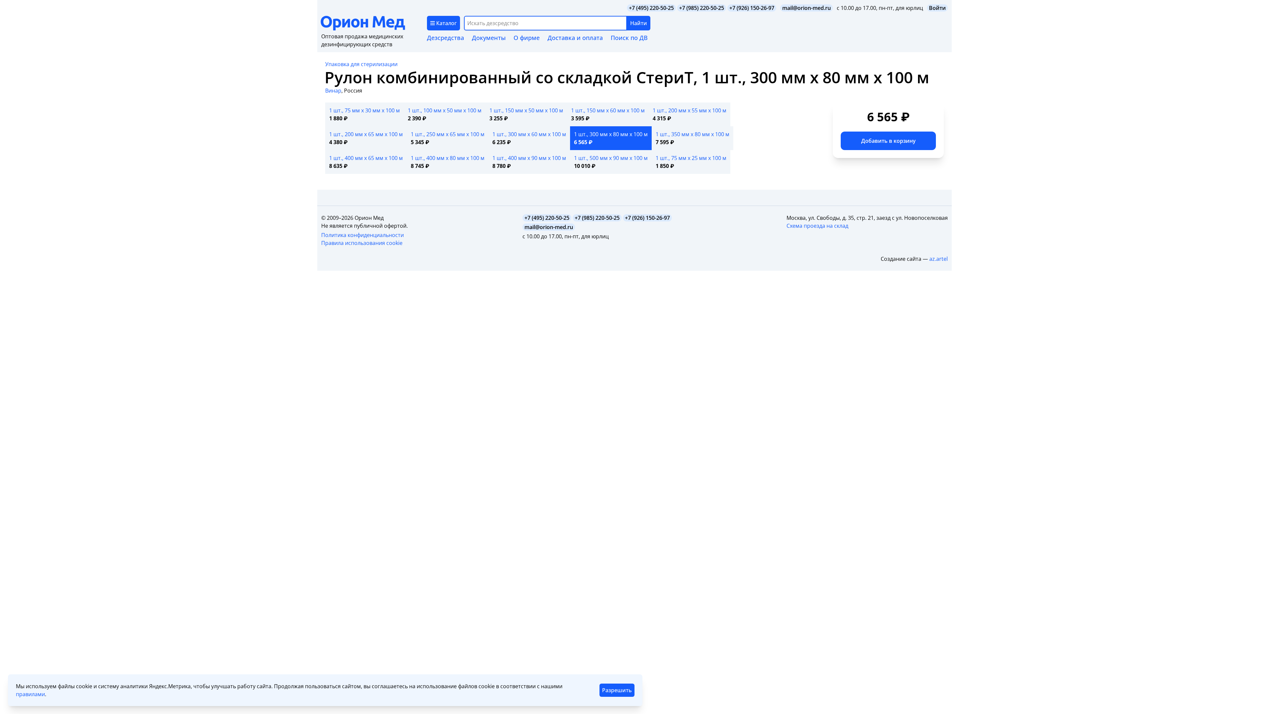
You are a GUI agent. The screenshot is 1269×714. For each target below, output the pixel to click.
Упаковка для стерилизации (361, 64)
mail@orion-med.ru (806, 8)
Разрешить (617, 690)
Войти (937, 8)
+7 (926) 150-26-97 (751, 8)
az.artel (938, 258)
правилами (30, 694)
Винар (333, 90)
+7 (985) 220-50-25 (701, 8)
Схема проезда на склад (817, 225)
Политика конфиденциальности (362, 235)
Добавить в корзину (888, 140)
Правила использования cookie (362, 243)
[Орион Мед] (374, 23)
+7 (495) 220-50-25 (651, 8)
